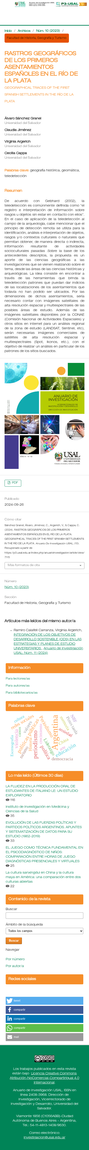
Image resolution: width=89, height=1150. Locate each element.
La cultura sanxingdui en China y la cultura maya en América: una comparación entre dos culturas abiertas (43, 877)
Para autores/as (17, 686)
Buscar (11, 909)
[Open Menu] (4, 4)
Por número (15, 959)
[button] (44, 1001)
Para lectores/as (18, 678)
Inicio (8, 31)
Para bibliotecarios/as (21, 693)
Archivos (24, 31)
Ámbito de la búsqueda (24, 924)
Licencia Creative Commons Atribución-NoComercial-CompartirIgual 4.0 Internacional (44, 1078)
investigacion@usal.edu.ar (44, 1137)
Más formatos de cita (24, 565)
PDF (14, 483)
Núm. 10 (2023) (48, 31)
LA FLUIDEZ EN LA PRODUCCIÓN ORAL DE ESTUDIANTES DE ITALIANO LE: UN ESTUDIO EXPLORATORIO (42, 791)
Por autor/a (15, 966)
